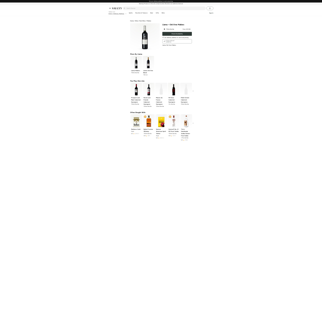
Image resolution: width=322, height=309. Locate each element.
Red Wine (142, 21)
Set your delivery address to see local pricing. (161, 1)
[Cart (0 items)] (209, 8)
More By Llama (136, 54)
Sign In (211, 13)
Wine (136, 21)
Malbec (149, 21)
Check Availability (177, 34)
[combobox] (165, 8)
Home (132, 21)
